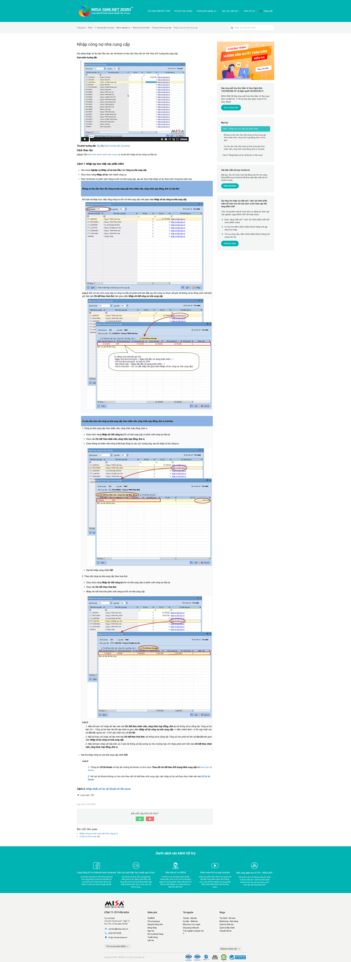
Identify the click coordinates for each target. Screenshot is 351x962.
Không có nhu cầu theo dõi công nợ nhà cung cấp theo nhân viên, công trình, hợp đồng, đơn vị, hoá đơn (245, 137)
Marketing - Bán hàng (229, 921)
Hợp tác (151, 931)
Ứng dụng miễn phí (191, 928)
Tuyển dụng (153, 937)
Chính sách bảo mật (137, 957)
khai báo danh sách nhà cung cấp (104, 154)
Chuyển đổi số (225, 931)
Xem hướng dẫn (231, 107)
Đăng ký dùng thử (155, 924)
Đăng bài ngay (230, 186)
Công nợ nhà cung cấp (90, 836)
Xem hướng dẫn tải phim (117, 146)
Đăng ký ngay (230, 243)
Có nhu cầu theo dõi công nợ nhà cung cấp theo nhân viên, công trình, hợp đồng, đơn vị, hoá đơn (244, 147)
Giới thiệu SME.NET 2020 (159, 11)
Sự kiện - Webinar (190, 921)
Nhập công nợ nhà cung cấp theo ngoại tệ (99, 833)
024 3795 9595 (114, 933)
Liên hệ (151, 940)
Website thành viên (229, 949)
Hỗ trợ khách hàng (155, 934)
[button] (140, 819)
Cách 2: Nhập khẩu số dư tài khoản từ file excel (243, 155)
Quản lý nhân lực (227, 924)
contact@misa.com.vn (118, 929)
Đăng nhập (152, 928)
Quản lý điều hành (227, 928)
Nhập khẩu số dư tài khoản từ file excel (108, 788)
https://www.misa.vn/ (117, 937)
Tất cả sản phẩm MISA (116, 946)
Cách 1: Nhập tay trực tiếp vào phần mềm (240, 129)
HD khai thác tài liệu (183, 11)
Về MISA (151, 918)
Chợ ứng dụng (154, 921)
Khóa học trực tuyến (191, 924)
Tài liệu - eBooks (190, 918)
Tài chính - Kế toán (227, 918)
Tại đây (100, 146)
